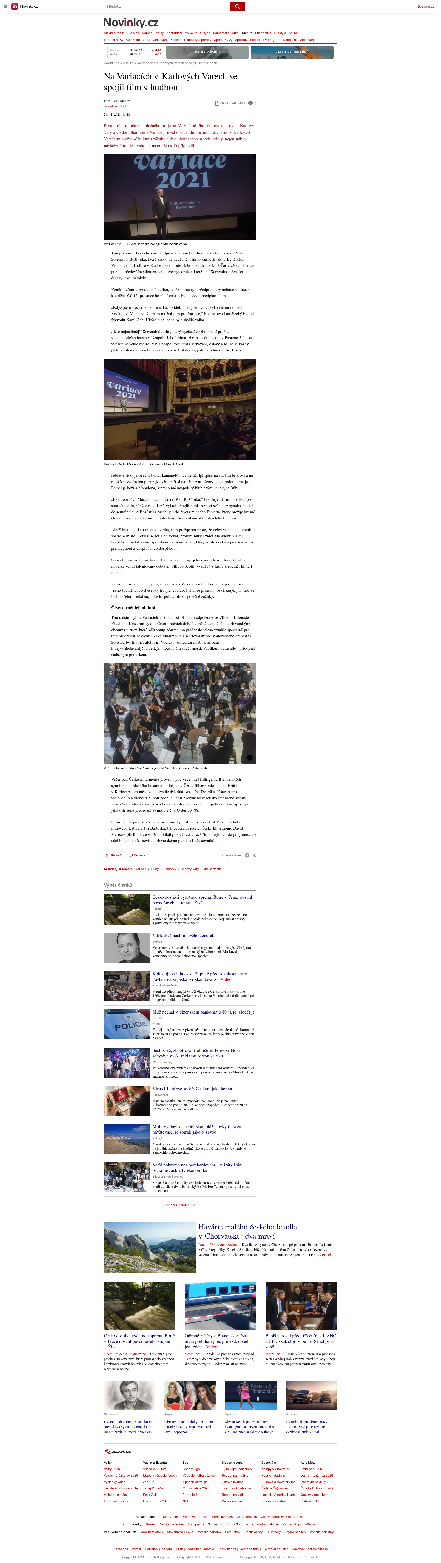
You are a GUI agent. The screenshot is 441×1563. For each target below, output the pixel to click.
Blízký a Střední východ (168, 1176)
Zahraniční (174, 33)
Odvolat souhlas (276, 1549)
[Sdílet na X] (254, 855)
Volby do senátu (115, 1494)
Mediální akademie (200, 1549)
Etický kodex (227, 1549)
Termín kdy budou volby (121, 1488)
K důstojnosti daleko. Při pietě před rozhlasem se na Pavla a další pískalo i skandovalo (201, 976)
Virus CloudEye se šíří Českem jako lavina (192, 1088)
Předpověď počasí (195, 1516)
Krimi (235, 33)
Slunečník (215, 1524)
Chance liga (191, 1469)
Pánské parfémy (322, 1532)
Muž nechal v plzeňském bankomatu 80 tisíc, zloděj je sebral (204, 1014)
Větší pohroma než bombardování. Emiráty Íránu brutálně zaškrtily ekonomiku (198, 1167)
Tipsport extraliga (195, 1482)
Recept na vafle (233, 1494)
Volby (160, 33)
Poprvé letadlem (273, 1475)
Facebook (120, 1549)
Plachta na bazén (171, 1524)
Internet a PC (113, 40)
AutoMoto (133, 40)
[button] (180, 197)
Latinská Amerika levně (278, 1494)
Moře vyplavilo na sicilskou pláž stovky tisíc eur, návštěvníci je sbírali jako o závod (198, 1129)
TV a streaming (162, 1062)
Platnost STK (310, 1501)
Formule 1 (190, 1494)
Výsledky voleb (114, 1482)
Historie (175, 40)
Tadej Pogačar (153, 1488)
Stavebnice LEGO (180, 1532)
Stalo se (133, 33)
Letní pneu (233, 1532)
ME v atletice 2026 (196, 1488)
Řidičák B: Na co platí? (317, 1488)
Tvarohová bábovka (236, 1488)
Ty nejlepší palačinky (237, 1469)
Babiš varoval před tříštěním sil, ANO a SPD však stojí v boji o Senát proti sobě (301, 1341)
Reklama (151, 1549)
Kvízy (228, 40)
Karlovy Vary (190, 869)
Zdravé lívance (232, 1482)
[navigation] (5, 6)
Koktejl (293, 33)
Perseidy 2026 (222, 1516)
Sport (218, 40)
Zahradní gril (292, 1524)
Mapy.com (170, 1516)
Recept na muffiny (235, 1475)
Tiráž (179, 1549)
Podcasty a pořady (197, 40)
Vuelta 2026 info (155, 1469)
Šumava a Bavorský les (278, 1482)
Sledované (308, 40)
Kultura (247, 33)
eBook (224, 103)
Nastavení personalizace (310, 1549)
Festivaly (169, 869)
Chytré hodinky (295, 1532)
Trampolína (196, 1524)
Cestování (160, 40)
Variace (141, 869)
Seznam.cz (426, 6)
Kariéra (166, 1549)
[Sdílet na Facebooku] (247, 855)
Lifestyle (280, 33)
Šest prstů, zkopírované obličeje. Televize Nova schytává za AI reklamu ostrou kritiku (196, 1053)
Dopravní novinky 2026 (317, 1482)
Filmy (155, 869)
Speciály (241, 40)
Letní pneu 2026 (313, 1469)
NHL (186, 1501)
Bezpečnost (160, 1095)
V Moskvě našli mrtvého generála (184, 935)
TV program (271, 40)
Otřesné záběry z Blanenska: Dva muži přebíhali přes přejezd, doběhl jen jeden (218, 1341)
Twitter (136, 1549)
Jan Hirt (148, 1482)
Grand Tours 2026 (156, 1501)
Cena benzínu (247, 1516)
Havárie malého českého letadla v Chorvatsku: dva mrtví (247, 1231)
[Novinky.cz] (131, 23)
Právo (107, 100)
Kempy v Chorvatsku (276, 1469)
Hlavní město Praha (165, 985)
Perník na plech (233, 1501)
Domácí (147, 33)
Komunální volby (116, 1501)
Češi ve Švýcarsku (274, 1488)
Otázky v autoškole (314, 1494)
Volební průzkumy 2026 (121, 1475)
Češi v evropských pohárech (281, 1516)
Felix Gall (150, 1494)
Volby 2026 (112, 1469)
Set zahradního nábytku (261, 1524)
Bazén (150, 1524)
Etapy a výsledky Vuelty (160, 1475)
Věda (146, 40)
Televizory (273, 1532)
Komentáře (221, 33)
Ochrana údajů (250, 1549)
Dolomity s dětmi (273, 1501)
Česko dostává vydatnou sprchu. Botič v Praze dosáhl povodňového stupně (202, 899)
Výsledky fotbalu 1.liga (199, 1475)
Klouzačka (233, 1524)
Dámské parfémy (209, 1532)
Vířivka (310, 1524)
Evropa (157, 941)
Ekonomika (263, 33)
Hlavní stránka (114, 33)
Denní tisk (290, 40)
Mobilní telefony (151, 1532)
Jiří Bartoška (213, 869)
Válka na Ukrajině (197, 33)
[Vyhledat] (237, 6)
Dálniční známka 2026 (317, 1475)
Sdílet (241, 103)
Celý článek (323, 1254)
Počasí (255, 40)
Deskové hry (253, 1532)
